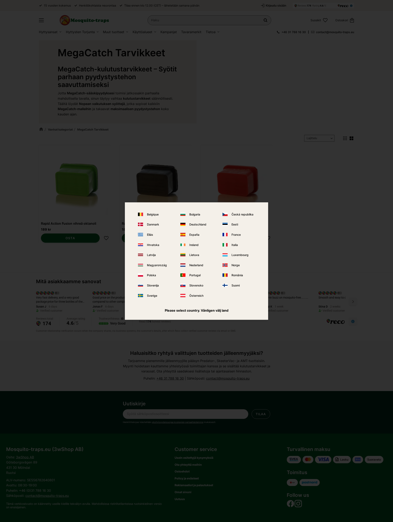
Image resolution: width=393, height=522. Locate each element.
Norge (236, 265)
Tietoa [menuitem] (211, 32)
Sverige (152, 295)
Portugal (195, 275)
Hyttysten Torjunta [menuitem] (80, 32)
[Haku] (265, 20)
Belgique (153, 214)
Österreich (196, 295)
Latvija (151, 255)
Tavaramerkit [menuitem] (191, 32)
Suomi (236, 285)
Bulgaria (194, 214)
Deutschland (197, 224)
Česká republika (242, 214)
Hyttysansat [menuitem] (48, 32)
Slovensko (196, 285)
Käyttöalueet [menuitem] (142, 32)
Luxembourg (240, 255)
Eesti (235, 224)
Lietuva (194, 255)
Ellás (150, 234)
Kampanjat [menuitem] (168, 32)
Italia (235, 245)
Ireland (194, 245)
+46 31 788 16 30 (293, 32)
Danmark (153, 224)
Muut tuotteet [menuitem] (113, 32)
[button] (41, 20)
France (236, 234)
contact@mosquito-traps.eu (335, 32)
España (194, 234)
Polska (151, 275)
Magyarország (157, 265)
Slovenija (153, 285)
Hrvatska (153, 245)
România (237, 275)
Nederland (196, 265)
